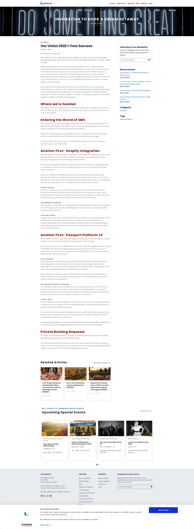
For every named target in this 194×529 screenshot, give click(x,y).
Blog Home (97, 24)
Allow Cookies (163, 510)
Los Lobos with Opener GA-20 (111, 443)
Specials (131, 3)
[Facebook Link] (42, 496)
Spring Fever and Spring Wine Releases (135, 90)
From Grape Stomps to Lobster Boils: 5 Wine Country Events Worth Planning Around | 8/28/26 (51, 387)
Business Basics (126, 119)
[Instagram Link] (47, 496)
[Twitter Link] (45, 496)
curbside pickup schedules (89, 89)
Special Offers (84, 481)
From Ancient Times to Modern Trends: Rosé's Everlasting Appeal (135, 82)
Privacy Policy (61, 488)
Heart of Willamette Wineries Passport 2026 (81, 443)
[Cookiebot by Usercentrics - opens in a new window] (27, 525)
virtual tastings (62, 92)
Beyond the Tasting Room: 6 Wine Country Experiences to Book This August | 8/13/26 (100, 386)
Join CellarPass (84, 490)
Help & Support (103, 478)
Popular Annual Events (87, 493)
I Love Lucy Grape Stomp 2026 (138, 443)
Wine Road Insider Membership (51, 445)
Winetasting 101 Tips (86, 499)
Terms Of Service (47, 488)
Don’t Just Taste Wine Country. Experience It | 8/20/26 (75, 385)
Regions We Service (86, 487)
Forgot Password (104, 481)
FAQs (100, 487)
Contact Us (102, 484)
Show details (44, 525)
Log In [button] (150, 3)
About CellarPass (85, 478)
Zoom (97, 92)
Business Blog (83, 496)
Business (45, 42)
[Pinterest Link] (50, 496)
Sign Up (144, 3)
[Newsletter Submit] (149, 60)
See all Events (145, 411)
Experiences (121, 3)
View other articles (100, 363)
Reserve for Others (85, 502)
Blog (137, 3)
